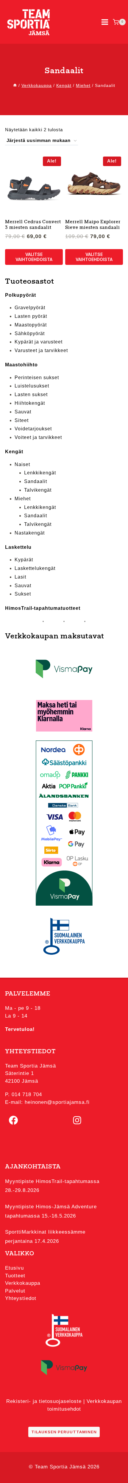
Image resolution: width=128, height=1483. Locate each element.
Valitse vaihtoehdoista (33, 257)
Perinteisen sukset (37, 377)
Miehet (23, 498)
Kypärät (24, 559)
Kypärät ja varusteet (39, 341)
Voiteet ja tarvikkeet (38, 437)
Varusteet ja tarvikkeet (41, 350)
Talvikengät (37, 490)
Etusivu (14, 1268)
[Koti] (15, 85)
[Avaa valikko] (105, 21)
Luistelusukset (32, 385)
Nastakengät (30, 532)
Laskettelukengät (35, 568)
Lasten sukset (31, 394)
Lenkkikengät (40, 472)
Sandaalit (35, 481)
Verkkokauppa (22, 1283)
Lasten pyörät (31, 316)
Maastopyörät (31, 324)
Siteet (22, 420)
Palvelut (15, 1291)
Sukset (23, 593)
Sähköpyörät (30, 333)
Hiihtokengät (30, 403)
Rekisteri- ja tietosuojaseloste (44, 1401)
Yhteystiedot (20, 1298)
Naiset (22, 464)
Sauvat (23, 411)
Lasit (20, 576)
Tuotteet (15, 1276)
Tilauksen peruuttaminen (64, 1431)
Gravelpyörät (30, 307)
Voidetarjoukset (33, 428)
